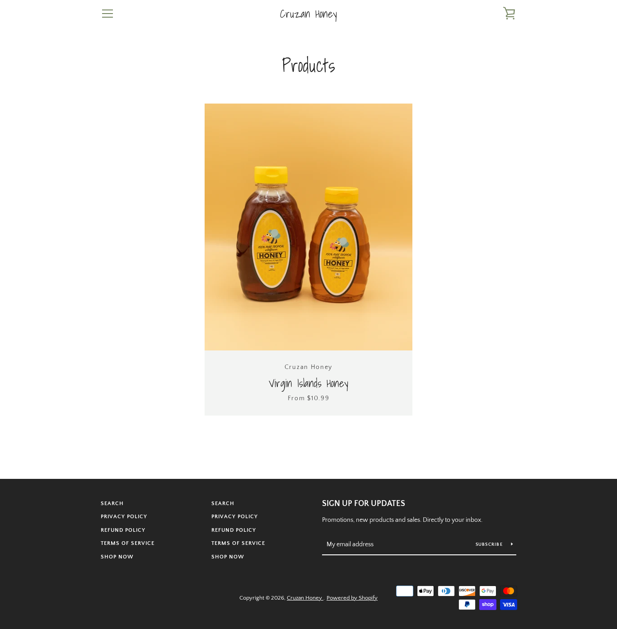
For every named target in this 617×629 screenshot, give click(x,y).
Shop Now (117, 557)
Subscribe (490, 544)
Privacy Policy (124, 517)
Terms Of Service (127, 543)
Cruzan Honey (308, 13)
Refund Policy (123, 530)
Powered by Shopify (352, 598)
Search (112, 503)
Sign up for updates (363, 503)
